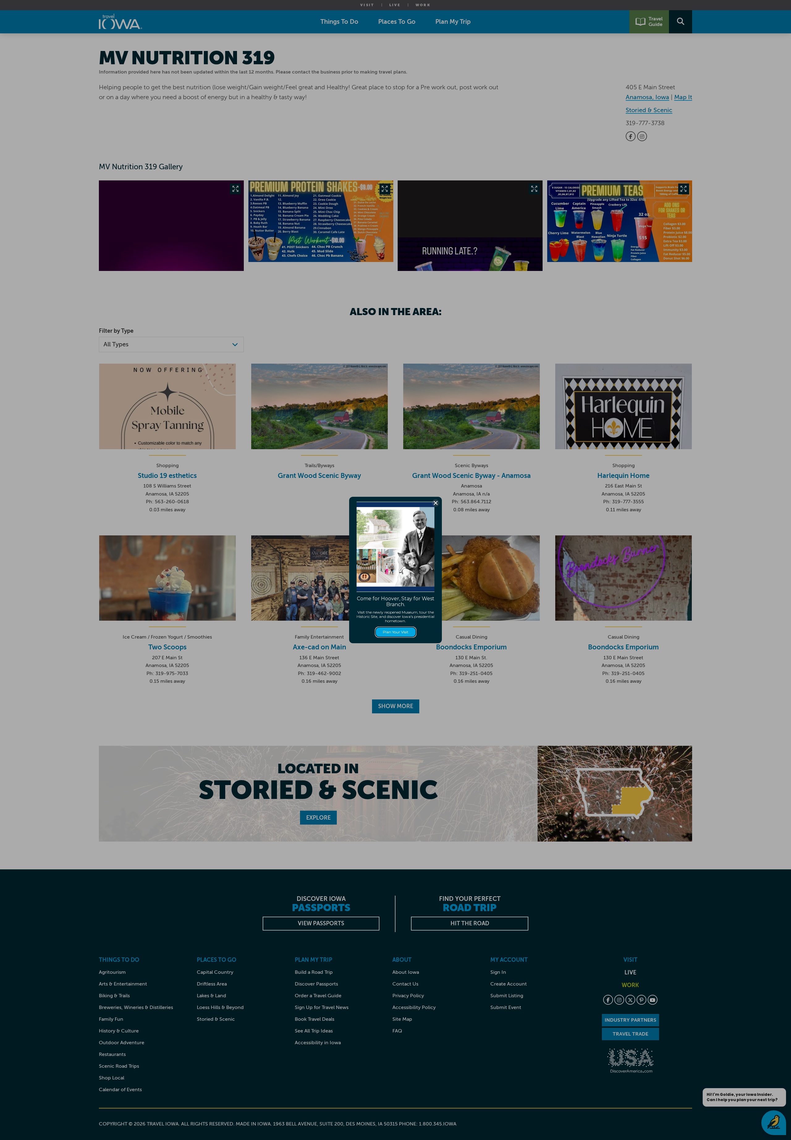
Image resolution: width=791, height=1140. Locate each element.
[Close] (435, 503)
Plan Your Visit (395, 632)
